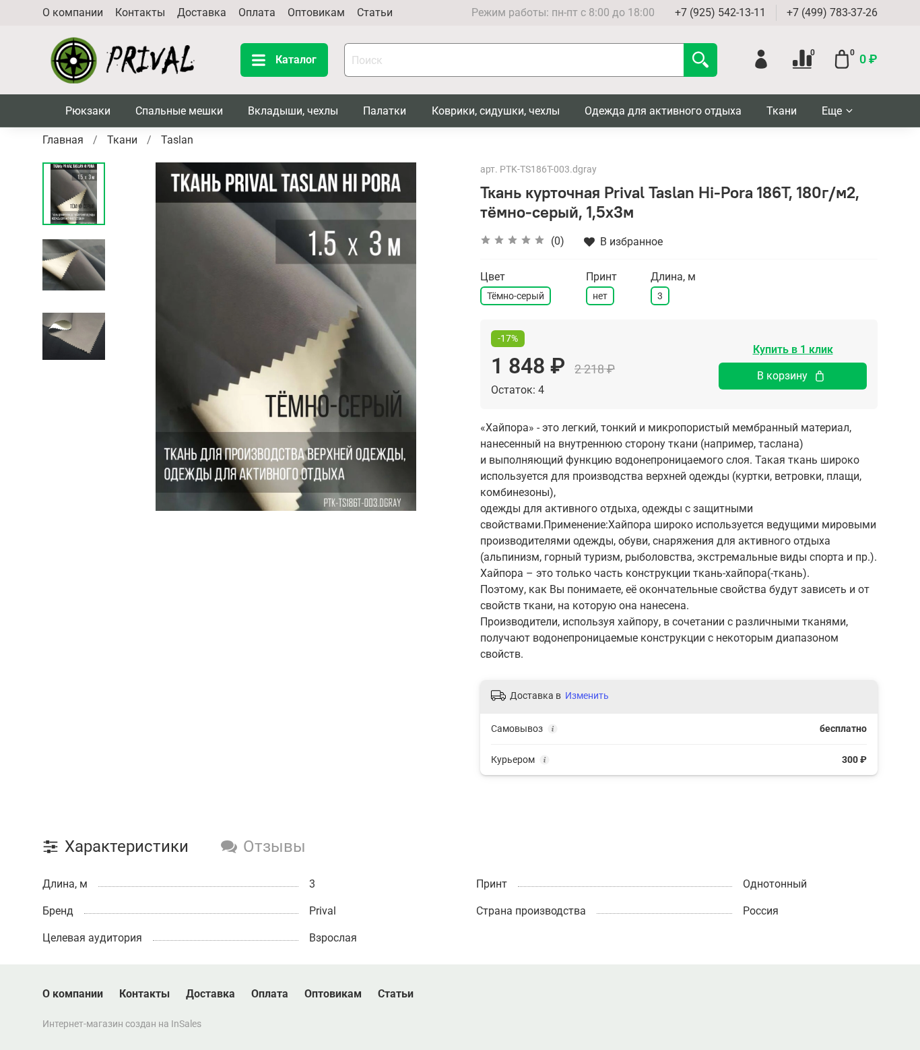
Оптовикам (316, 12)
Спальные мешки (179, 110)
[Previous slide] (139, 336)
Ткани (781, 110)
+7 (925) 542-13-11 (720, 12)
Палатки (384, 110)
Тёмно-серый (515, 295)
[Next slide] (433, 336)
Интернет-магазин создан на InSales (121, 1024)
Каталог (296, 59)
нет (600, 295)
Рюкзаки (87, 110)
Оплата (256, 12)
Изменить (587, 695)
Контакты (140, 12)
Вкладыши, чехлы (293, 110)
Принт (601, 276)
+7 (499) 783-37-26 (832, 12)
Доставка (201, 12)
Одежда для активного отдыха (663, 110)
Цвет (492, 276)
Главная (63, 139)
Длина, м (673, 276)
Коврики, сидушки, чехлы (496, 110)
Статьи (375, 12)
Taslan (177, 139)
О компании (72, 12)
